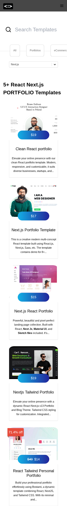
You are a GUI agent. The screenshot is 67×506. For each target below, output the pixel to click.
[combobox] (11, 64)
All (14, 50)
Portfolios (35, 50)
